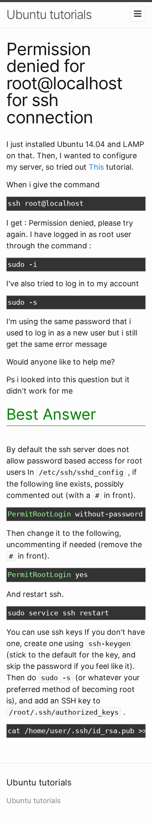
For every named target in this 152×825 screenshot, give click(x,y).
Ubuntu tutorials (49, 14)
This (96, 166)
